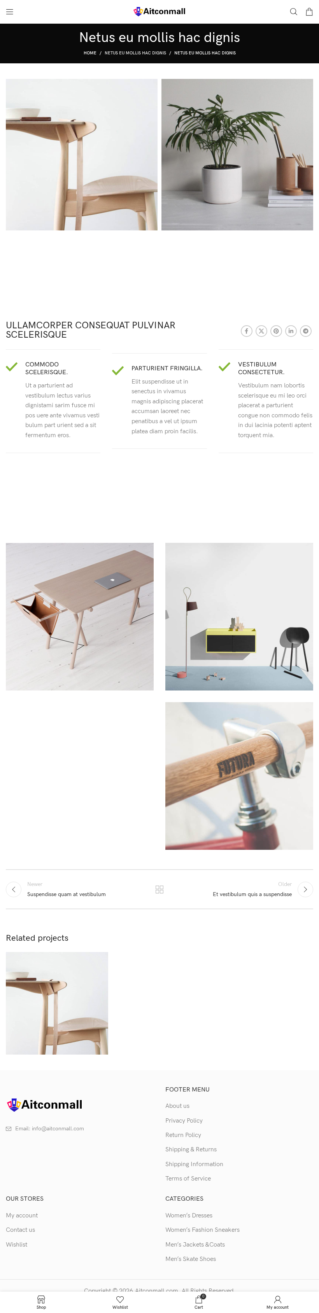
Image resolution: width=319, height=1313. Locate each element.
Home (90, 53)
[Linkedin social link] (291, 331)
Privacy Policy (184, 1121)
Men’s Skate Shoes (190, 1259)
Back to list (159, 889)
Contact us (20, 1230)
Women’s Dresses (188, 1215)
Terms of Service (188, 1178)
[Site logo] (159, 11)
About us (177, 1106)
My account (22, 1215)
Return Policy (183, 1135)
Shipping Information (194, 1164)
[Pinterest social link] (276, 331)
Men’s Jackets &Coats (195, 1244)
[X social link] (261, 331)
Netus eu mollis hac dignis (135, 53)
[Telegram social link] (306, 331)
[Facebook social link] (246, 331)
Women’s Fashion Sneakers (202, 1230)
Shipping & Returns (191, 1149)
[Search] (293, 11)
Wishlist (16, 1244)
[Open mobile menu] (10, 11)
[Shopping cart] (309, 11)
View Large (101, 959)
